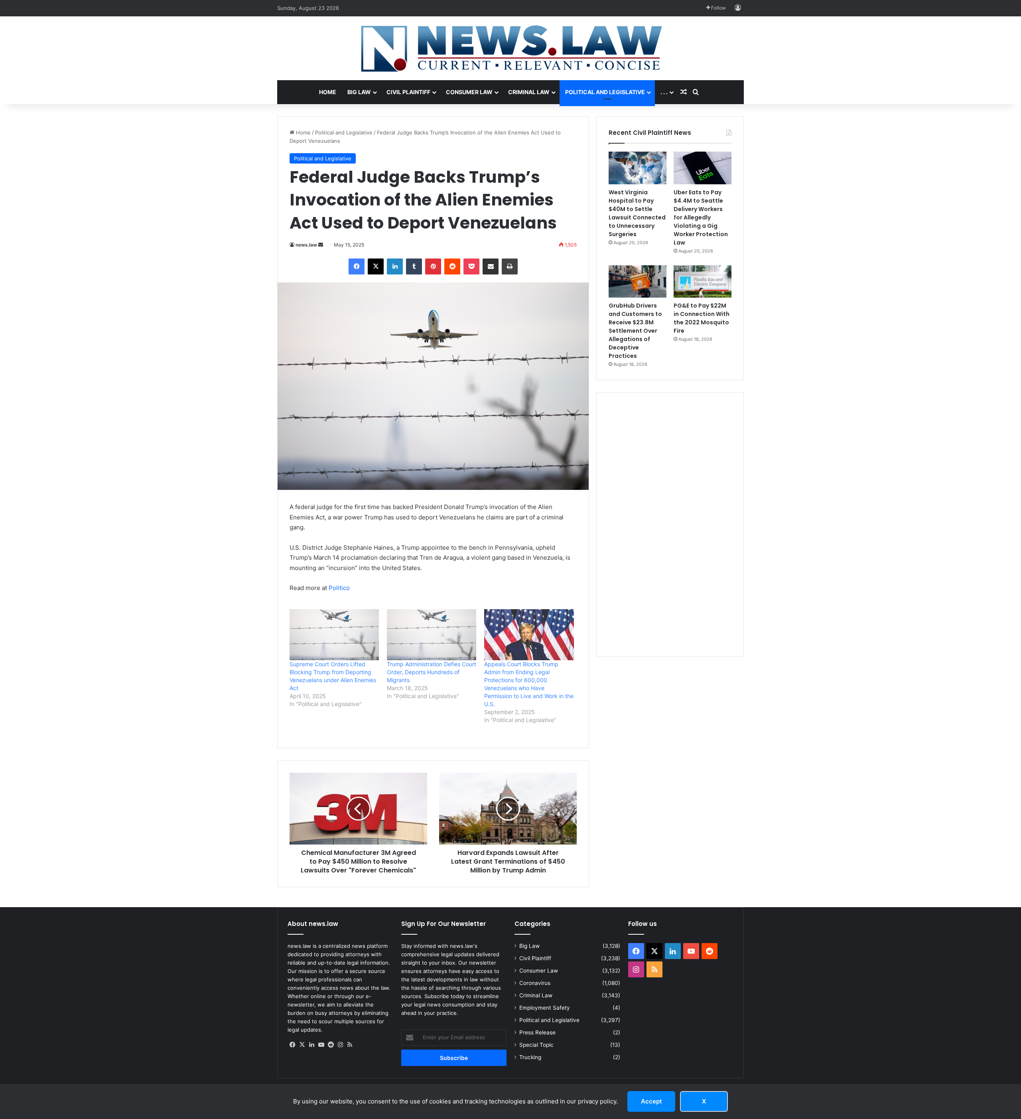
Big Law (359, 92)
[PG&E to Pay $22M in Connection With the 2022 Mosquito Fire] (702, 281)
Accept (651, 1101)
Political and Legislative (605, 92)
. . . (664, 92)
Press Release (537, 1032)
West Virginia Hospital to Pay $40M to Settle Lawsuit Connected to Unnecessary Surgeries (637, 213)
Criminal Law (529, 92)
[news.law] (510, 48)
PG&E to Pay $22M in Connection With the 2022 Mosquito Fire (701, 318)
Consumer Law (469, 92)
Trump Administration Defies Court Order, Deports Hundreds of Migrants (431, 672)
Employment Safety (544, 1008)
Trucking (530, 1057)
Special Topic (536, 1045)
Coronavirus (534, 983)
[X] (302, 1045)
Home (327, 92)
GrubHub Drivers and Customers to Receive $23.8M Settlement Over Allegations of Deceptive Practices (635, 331)
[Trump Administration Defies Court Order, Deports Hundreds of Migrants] (431, 634)
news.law (306, 245)
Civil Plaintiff (408, 92)
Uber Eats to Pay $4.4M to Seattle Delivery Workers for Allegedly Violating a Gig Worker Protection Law (701, 217)
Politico (339, 588)
